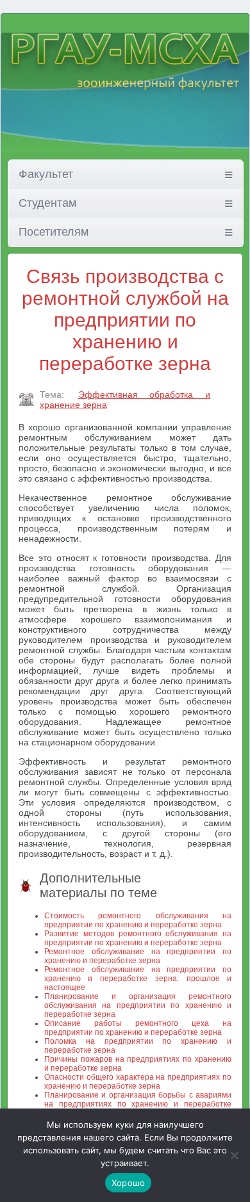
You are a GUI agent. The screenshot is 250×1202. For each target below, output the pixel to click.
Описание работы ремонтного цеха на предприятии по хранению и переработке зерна (138, 1028)
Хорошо (129, 1183)
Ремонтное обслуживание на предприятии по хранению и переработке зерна (138, 956)
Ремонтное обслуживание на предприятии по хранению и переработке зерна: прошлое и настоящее (138, 978)
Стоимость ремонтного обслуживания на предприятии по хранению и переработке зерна (138, 920)
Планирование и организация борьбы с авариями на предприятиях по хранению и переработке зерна (138, 1104)
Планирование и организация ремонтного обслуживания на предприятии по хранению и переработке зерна (138, 1005)
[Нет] (234, 1155)
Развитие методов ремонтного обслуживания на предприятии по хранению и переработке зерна (138, 938)
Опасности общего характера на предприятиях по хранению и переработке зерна (138, 1082)
